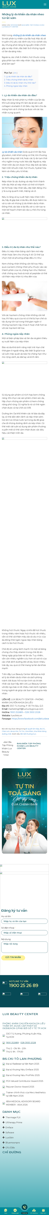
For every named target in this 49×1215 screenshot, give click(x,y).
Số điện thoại (7, 928)
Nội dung (6, 939)
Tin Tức (22, 731)
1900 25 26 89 (23, 985)
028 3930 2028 (32, 712)
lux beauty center (20, 1014)
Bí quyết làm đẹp (32, 729)
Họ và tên (6, 916)
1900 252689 (16, 712)
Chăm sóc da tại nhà (10, 731)
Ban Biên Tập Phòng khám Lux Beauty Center (23, 26)
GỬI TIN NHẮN (13, 957)
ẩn (15, 73)
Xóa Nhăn (29, 731)
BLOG (42, 729)
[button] (44, 4)
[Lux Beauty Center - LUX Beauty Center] (9, 4)
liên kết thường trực (28, 734)
